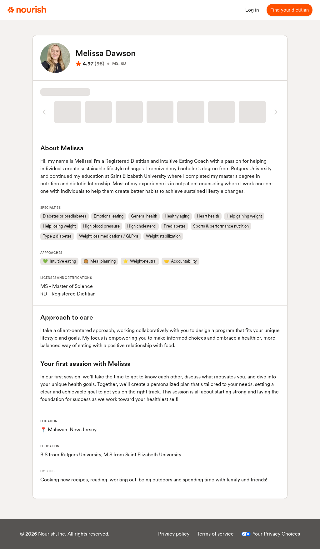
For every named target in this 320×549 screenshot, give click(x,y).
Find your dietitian (289, 10)
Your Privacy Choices (276, 534)
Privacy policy (173, 534)
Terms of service (215, 534)
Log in (252, 10)
